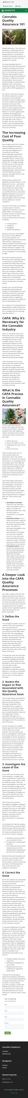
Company (5, 1065)
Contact (4, 1067)
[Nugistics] (8, 10)
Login (19, 6)
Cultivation (5, 1051)
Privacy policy (14, 1092)
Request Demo (7, 6)
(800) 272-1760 (9, 2)
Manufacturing (6, 1053)
